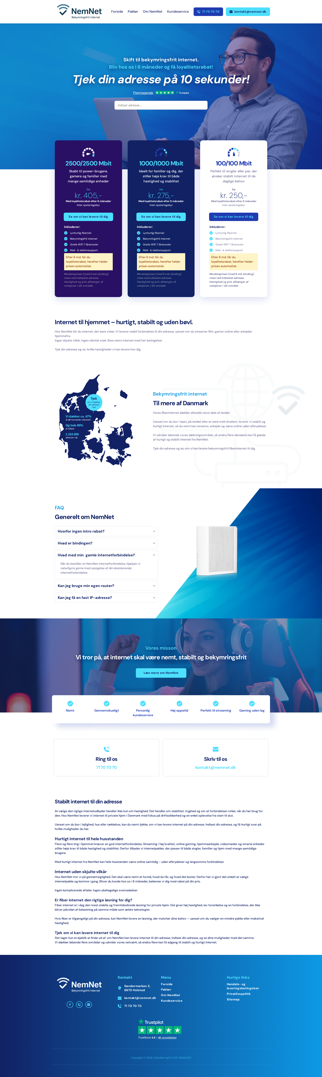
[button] (106, 531)
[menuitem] (117, 11)
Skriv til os (215, 759)
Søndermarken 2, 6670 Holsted (137, 988)
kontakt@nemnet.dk (215, 767)
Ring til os (106, 759)
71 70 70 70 (106, 767)
